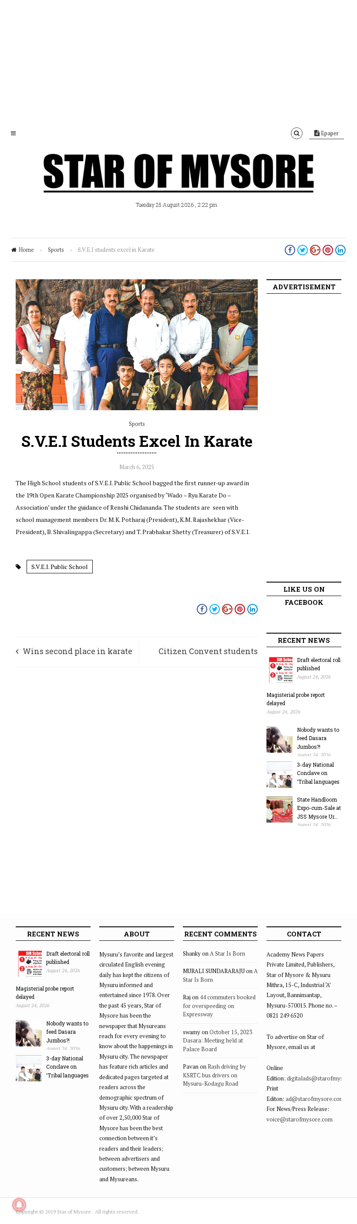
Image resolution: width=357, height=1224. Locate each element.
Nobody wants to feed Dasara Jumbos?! (318, 738)
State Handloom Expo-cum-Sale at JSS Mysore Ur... (319, 808)
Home (26, 250)
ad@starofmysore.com (315, 1099)
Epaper (329, 133)
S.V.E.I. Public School (59, 566)
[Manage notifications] (19, 1205)
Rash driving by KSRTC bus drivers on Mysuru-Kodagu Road (214, 1075)
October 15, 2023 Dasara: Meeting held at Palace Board (217, 1040)
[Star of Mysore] (178, 183)
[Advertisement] (178, 61)
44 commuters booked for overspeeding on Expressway (219, 1005)
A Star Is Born (227, 953)
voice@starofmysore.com (299, 1119)
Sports (56, 250)
